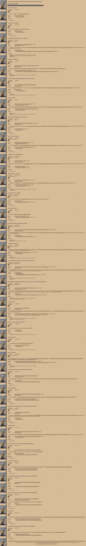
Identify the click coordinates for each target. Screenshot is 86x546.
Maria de (18, 45)
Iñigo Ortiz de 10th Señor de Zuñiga (23, 123)
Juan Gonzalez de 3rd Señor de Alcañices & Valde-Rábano (27, 449)
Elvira (17, 413)
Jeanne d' (18, 309)
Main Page (9, 5)
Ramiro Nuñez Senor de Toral (22, 412)
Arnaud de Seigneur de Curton (22, 308)
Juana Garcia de (19, 230)
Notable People (27, 5)
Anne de (18, 293)
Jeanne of (30, 359)
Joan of (80, 249)
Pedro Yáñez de (20, 16)
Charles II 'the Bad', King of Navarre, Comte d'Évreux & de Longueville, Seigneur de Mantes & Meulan (57, 249)
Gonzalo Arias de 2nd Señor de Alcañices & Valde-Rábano (27, 482)
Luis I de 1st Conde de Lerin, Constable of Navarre (27, 294)
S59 (10, 299)
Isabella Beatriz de (61, 126)
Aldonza (74, 415)
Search (31, 5)
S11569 (11, 54)
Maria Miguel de (59, 232)
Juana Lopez (19, 376)
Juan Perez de (25, 29)
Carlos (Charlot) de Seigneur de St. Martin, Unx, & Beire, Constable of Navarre (31, 266)
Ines (17, 483)
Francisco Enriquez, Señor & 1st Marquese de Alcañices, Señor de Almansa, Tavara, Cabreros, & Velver (35, 51)
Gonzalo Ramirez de (59, 532)
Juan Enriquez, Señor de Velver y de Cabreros (29, 68)
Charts (23, 5)
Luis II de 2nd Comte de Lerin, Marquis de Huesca (27, 274)
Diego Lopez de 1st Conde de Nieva (53, 87)
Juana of (18, 124)
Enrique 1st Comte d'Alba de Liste (23, 44)
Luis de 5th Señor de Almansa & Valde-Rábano (25, 84)
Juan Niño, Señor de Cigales (20, 160)
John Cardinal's (41, 544)
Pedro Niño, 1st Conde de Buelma (48, 126)
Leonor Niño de (67, 87)
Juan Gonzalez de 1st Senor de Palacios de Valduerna (57, 415)
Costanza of (57, 163)
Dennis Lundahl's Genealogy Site (38, 5)
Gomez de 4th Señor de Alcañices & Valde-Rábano (26, 375)
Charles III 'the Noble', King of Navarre (46, 232)
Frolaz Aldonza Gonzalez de (77, 517)
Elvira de (73, 378)
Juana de (19, 273)
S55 (10, 20)
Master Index (19, 5)
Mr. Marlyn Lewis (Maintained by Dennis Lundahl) (46, 543)
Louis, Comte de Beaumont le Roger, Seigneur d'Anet (38, 358)
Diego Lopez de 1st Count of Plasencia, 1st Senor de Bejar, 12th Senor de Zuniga (31, 229)
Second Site (45, 544)
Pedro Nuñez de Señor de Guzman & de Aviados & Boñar (56, 378)
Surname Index (14, 5)
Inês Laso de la (18, 161)
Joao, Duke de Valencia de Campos (45, 163)
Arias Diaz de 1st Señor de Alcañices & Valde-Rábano (27, 498)
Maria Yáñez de (19, 15)
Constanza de (32, 47)
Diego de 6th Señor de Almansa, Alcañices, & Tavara (53, 47)
